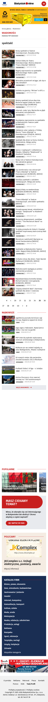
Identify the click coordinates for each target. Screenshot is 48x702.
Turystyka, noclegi (12, 640)
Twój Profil (31, 684)
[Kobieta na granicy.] (8, 93)
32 (25, 300)
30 (15, 300)
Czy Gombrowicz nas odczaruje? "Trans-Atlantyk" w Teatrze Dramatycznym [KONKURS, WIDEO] (29, 172)
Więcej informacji (11, 569)
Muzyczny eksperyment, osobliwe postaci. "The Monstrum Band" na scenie (29, 221)
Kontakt (41, 680)
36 (45, 300)
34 (35, 300)
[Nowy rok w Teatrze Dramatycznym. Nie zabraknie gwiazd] (8, 163)
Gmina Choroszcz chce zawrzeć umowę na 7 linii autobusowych (28, 378)
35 (40, 300)
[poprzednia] (11, 300)
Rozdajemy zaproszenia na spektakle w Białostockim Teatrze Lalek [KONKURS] (30, 122)
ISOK (22, 684)
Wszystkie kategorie (12, 652)
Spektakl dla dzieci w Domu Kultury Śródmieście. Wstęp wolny (29, 141)
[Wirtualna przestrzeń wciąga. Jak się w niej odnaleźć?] (8, 84)
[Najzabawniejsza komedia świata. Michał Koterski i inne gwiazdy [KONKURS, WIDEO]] (8, 282)
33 (30, 300)
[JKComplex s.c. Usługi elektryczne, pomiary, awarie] (24, 548)
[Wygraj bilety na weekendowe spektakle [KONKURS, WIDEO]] (8, 193)
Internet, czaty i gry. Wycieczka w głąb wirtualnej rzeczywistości (30, 111)
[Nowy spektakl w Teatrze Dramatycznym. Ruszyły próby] (8, 54)
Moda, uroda (9, 612)
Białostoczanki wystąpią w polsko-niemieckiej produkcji (29, 270)
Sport (17, 322)
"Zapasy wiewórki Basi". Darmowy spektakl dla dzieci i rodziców (29, 290)
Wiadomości (16, 29)
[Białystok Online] (24, 3)
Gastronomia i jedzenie (14, 592)
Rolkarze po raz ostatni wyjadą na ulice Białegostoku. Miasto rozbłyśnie (30, 349)
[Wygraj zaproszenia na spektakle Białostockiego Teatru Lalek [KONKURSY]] (8, 74)
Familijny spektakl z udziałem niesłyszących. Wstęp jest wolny (28, 181)
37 (3, 306)
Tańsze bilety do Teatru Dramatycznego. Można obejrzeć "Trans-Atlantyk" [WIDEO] (28, 63)
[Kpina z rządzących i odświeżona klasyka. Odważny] (8, 153)
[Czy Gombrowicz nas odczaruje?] (8, 173)
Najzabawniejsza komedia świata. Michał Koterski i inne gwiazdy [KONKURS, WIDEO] (29, 281)
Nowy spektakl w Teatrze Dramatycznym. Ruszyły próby (27, 52)
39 (13, 306)
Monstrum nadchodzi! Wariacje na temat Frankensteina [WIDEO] (29, 240)
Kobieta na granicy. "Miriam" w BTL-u (30, 90)
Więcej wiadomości (22, 387)
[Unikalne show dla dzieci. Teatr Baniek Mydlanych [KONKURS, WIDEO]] (8, 262)
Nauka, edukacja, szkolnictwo (17, 620)
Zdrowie (7, 648)
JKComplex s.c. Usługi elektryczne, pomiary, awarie (22, 563)
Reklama (8, 628)
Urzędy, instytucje (11, 644)
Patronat (25, 680)
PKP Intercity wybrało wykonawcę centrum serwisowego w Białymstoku (30, 339)
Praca (34, 680)
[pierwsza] (7, 300)
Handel (7, 596)
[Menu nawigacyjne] (43, 3)
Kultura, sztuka (10, 608)
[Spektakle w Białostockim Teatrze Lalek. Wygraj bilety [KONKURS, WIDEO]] (8, 252)
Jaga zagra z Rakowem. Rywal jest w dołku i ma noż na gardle (30, 329)
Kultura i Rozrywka (21, 55)
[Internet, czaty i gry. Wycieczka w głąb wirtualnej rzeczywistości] (8, 113)
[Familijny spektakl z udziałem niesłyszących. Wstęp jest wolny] (8, 183)
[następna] (23, 305)
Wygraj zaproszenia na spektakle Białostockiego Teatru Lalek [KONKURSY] (28, 73)
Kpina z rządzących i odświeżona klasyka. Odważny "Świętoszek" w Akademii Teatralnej (29, 152)
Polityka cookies (33, 690)
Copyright (9, 692)
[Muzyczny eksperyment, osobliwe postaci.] (8, 222)
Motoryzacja (9, 616)
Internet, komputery (12, 600)
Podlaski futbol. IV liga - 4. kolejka (29, 368)
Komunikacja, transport (14, 604)
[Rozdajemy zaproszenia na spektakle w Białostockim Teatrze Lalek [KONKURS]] (8, 123)
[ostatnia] (26, 305)
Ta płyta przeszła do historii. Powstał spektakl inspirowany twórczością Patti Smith (31, 231)
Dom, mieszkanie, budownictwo (17, 588)
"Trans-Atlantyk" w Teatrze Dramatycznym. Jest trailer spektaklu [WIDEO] (30, 201)
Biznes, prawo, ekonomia (14, 584)
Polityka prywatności (17, 690)
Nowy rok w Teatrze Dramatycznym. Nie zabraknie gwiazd (29, 161)
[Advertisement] (24, 428)
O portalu (7, 680)
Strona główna (6, 29)
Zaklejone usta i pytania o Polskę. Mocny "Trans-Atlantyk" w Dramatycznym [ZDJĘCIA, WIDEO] (29, 132)
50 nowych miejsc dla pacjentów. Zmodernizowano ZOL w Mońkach (29, 358)
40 (18, 306)
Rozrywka (8, 632)
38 (8, 306)
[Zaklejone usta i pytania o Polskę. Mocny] (8, 133)
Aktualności (19, 342)
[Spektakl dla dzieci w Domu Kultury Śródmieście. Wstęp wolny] (8, 143)
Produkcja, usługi (11, 624)
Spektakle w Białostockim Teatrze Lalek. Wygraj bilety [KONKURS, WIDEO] (31, 250)
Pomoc (15, 684)
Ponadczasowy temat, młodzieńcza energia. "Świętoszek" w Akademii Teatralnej (29, 211)
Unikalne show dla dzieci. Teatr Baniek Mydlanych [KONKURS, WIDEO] (31, 260)
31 (20, 300)
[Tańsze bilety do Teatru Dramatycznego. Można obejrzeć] (8, 64)
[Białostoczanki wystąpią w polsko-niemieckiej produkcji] (8, 272)
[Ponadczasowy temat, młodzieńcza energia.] (8, 212)
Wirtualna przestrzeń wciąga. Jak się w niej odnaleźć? (31, 82)
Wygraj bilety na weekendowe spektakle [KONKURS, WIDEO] (27, 191)
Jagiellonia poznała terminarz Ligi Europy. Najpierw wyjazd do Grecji (29, 319)
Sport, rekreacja (11, 636)
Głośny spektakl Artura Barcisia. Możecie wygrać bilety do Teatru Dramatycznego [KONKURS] (28, 102)
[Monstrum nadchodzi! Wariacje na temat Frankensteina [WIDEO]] (8, 242)
